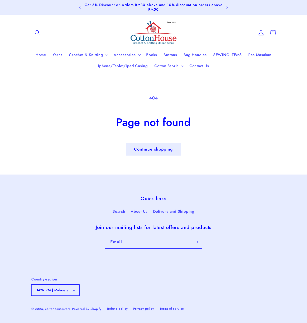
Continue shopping (153, 149)
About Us (139, 211)
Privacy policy (143, 309)
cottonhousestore (58, 309)
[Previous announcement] (80, 7)
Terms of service (172, 309)
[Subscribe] (196, 242)
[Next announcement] (227, 7)
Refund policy (117, 309)
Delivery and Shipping (173, 211)
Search (119, 211)
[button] (37, 33)
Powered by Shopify (86, 309)
